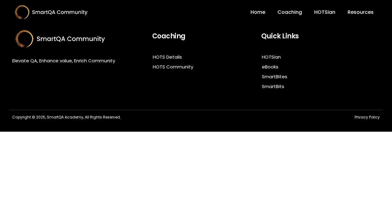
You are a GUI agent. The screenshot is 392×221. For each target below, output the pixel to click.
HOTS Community (173, 67)
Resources (361, 12)
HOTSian (324, 12)
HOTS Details (167, 57)
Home (258, 12)
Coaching (289, 12)
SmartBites (274, 76)
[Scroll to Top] (371, 200)
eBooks (270, 67)
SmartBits (273, 86)
